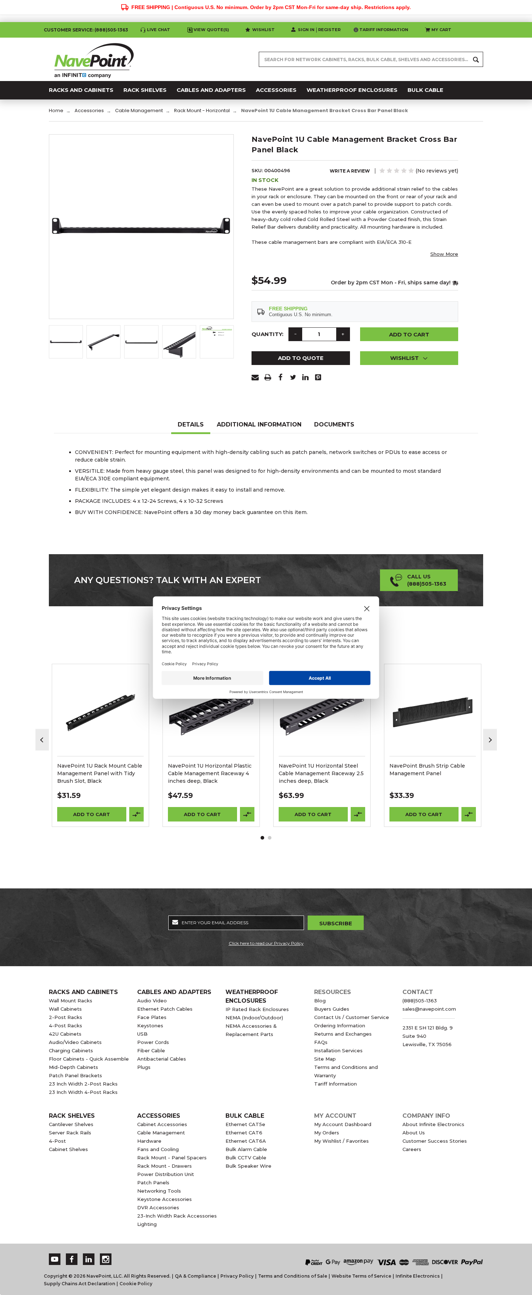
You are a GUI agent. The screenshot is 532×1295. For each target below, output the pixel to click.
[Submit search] (476, 59)
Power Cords (153, 1042)
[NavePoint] (94, 59)
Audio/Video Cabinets (75, 1042)
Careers (411, 1149)
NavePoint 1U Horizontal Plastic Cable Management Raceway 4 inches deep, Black (210, 773)
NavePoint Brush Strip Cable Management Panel (427, 770)
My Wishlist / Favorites (341, 1141)
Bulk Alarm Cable (246, 1149)
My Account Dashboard (342, 1124)
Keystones (150, 1025)
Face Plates (151, 1017)
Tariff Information (383, 29)
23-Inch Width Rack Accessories (177, 1216)
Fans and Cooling (158, 1149)
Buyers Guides (331, 1009)
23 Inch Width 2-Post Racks (83, 1084)
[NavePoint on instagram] (105, 1259)
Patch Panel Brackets (75, 1075)
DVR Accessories (158, 1207)
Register (329, 29)
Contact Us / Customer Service (351, 1017)
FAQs (321, 1042)
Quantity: (267, 334)
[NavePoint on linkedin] (88, 1259)
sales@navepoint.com (429, 1009)
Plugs (144, 1067)
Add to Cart (91, 814)
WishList (100, 722)
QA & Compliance (195, 1276)
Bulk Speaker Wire (248, 1166)
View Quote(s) (211, 29)
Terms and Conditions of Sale (292, 1276)
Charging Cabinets (71, 1050)
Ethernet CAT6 (243, 1132)
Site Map (325, 1059)
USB (142, 1034)
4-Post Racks (65, 1025)
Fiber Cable (151, 1050)
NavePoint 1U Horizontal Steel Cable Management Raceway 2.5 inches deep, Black (321, 773)
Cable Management (161, 1132)
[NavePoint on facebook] (71, 1259)
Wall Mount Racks (70, 1000)
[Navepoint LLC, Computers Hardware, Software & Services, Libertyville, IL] (197, 1254)
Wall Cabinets (65, 1009)
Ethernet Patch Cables (165, 1009)
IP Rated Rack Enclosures (257, 1009)
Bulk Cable (244, 1115)
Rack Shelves (72, 1115)
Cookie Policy (135, 1283)
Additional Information (259, 424)
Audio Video (152, 1000)
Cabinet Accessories (162, 1124)
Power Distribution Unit (165, 1174)
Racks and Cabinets (83, 992)
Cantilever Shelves (71, 1124)
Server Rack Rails (70, 1132)
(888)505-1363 (111, 30)
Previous (42, 740)
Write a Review (350, 171)
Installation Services (338, 1050)
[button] (409, 358)
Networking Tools (159, 1191)
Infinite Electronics (418, 1276)
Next (490, 740)
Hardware (149, 1141)
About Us (413, 1132)
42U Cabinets (65, 1034)
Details (191, 424)
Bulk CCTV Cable (245, 1157)
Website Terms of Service (361, 1276)
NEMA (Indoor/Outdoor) (254, 1017)
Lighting (147, 1224)
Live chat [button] (158, 29)
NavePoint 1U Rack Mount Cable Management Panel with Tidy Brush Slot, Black (99, 773)
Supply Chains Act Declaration (79, 1283)
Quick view (101, 703)
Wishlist (263, 29)
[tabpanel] (100, 745)
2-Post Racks (65, 1017)
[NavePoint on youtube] (54, 1259)
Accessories (158, 1115)
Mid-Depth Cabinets (73, 1067)
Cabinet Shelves (68, 1149)
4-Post (57, 1141)
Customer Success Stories (434, 1141)
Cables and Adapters (174, 992)
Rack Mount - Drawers (164, 1166)
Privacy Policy (237, 1276)
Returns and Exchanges (343, 1034)
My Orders (326, 1132)
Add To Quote (301, 357)
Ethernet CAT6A (245, 1141)
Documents (334, 424)
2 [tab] (269, 838)
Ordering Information (339, 1025)
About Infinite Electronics (433, 1124)
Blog (320, 1000)
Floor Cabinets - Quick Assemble (89, 1059)
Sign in (306, 29)
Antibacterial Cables (161, 1059)
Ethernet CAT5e (245, 1124)
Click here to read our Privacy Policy (266, 943)
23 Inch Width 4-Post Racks (83, 1092)
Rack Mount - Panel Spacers (172, 1157)
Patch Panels (153, 1182)
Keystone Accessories (164, 1199)
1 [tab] (262, 838)
